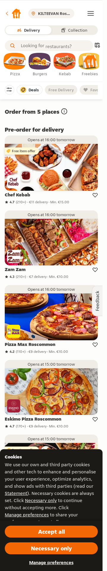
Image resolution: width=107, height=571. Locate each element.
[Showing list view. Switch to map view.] (97, 45)
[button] (13, 13)
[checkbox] (15, 65)
